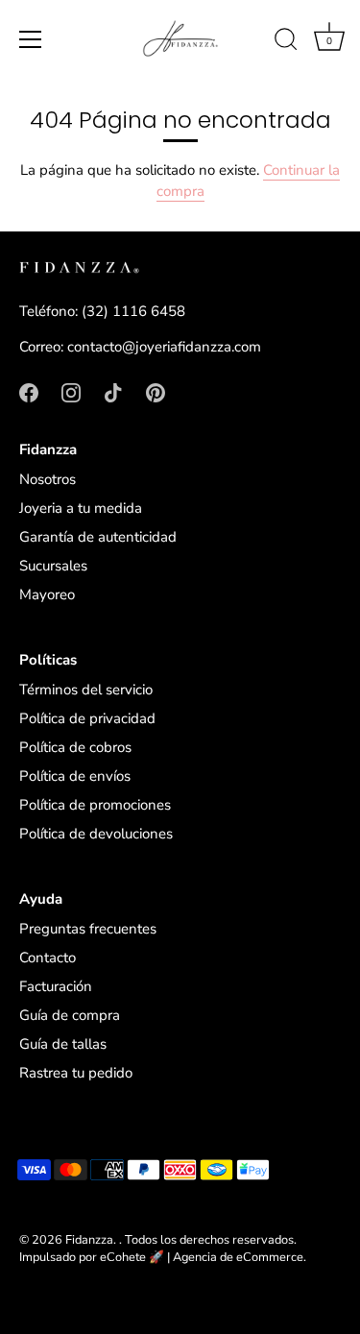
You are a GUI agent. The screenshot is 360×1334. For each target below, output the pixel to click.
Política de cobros (75, 747)
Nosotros (47, 479)
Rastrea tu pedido (75, 1072)
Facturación (55, 986)
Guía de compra (69, 1015)
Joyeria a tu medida (80, 508)
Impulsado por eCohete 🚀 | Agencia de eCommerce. (162, 1257)
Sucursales (53, 565)
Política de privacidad (87, 718)
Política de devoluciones (96, 833)
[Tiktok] (113, 391)
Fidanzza (89, 1240)
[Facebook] (28, 391)
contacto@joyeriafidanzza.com (164, 346)
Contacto (47, 957)
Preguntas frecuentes (87, 928)
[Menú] (31, 39)
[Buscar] (286, 42)
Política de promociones (95, 804)
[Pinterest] (155, 391)
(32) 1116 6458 (133, 311)
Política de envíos (75, 776)
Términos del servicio (86, 689)
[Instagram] (71, 391)
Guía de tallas (63, 1044)
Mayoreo (47, 594)
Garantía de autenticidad (98, 536)
